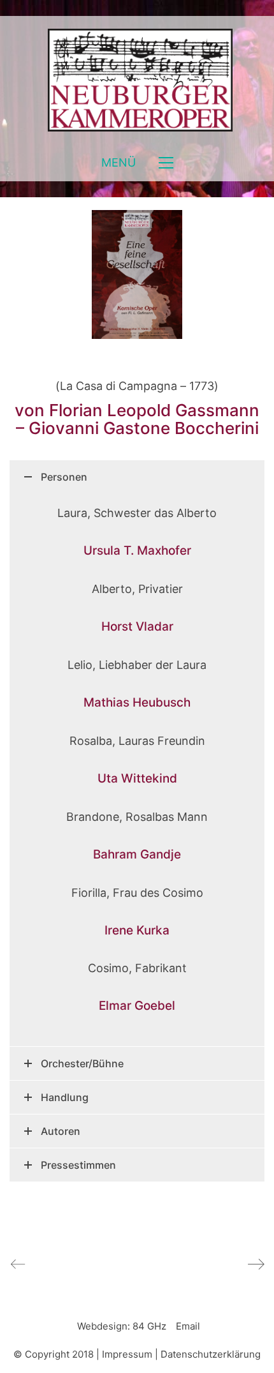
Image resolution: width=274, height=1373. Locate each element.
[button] (137, 163)
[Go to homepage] (137, 80)
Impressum (127, 1354)
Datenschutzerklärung (211, 1354)
